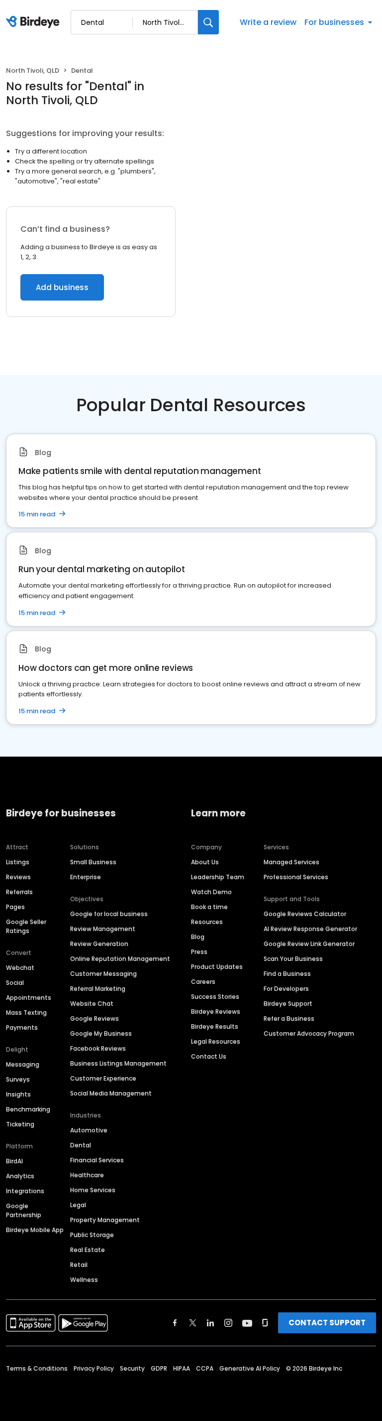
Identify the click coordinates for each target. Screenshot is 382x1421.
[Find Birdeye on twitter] (192, 1322)
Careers (203, 981)
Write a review (268, 22)
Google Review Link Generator (309, 944)
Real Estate (87, 1250)
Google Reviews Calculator (305, 914)
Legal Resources (215, 1041)
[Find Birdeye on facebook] (175, 1322)
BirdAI (14, 1161)
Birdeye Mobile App (35, 1230)
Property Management (105, 1220)
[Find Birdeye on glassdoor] (265, 1322)
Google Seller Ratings (26, 926)
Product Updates (217, 966)
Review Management (102, 929)
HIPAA (181, 1368)
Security (132, 1368)
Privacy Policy (94, 1368)
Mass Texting (26, 1012)
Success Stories (215, 996)
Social (15, 982)
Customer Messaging (103, 973)
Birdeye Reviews (215, 1011)
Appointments (28, 997)
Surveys (18, 1079)
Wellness (84, 1279)
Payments (22, 1027)
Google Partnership (23, 1210)
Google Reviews (94, 1018)
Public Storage (92, 1235)
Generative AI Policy (249, 1368)
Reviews (18, 877)
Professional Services (296, 877)
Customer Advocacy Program (309, 1033)
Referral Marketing (97, 988)
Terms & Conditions (37, 1368)
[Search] (208, 22)
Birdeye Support (288, 1003)
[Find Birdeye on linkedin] (210, 1322)
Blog (197, 937)
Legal (78, 1205)
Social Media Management (111, 1093)
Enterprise (85, 877)
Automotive (88, 1130)
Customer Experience (103, 1078)
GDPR (159, 1368)
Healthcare (87, 1175)
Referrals (19, 892)
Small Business (93, 862)
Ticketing (20, 1124)
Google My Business (101, 1033)
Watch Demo (211, 892)
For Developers (286, 988)
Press (199, 951)
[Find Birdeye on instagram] (228, 1322)
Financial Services (97, 1160)
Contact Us (208, 1056)
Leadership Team (217, 877)
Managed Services (291, 862)
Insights (18, 1094)
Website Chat (91, 1003)
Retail (79, 1265)
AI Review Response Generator (310, 929)
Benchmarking (28, 1109)
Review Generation (99, 944)
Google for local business (109, 914)
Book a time (209, 907)
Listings (17, 862)
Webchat (20, 967)
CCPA (204, 1368)
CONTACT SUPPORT (327, 1322)
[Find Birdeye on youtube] (247, 1322)
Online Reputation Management (120, 958)
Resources (207, 922)
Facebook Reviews (98, 1048)
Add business (62, 287)
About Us (205, 862)
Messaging (22, 1064)
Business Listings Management (118, 1063)
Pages (15, 907)
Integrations (25, 1191)
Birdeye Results (214, 1026)
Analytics (20, 1176)
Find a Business (287, 973)
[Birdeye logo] (34, 22)
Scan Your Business (293, 958)
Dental (80, 1145)
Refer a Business (289, 1018)
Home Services (92, 1190)
